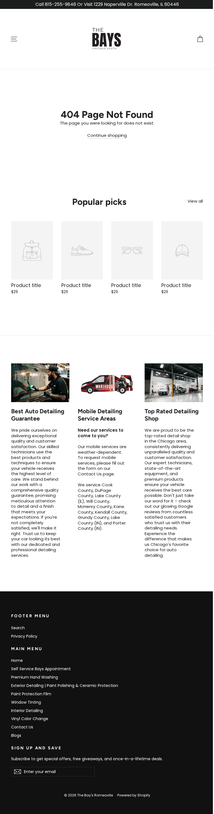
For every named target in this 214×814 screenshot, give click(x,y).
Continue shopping (107, 135)
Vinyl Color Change (29, 718)
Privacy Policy (24, 636)
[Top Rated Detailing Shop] (174, 382)
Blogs (16, 735)
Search (18, 628)
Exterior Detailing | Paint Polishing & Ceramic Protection (64, 685)
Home (17, 660)
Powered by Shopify (133, 795)
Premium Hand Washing (34, 677)
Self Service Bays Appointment (41, 669)
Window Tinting (26, 702)
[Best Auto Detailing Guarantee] (40, 382)
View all (195, 201)
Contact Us (22, 727)
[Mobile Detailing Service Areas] (107, 382)
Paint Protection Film (31, 694)
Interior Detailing (27, 710)
